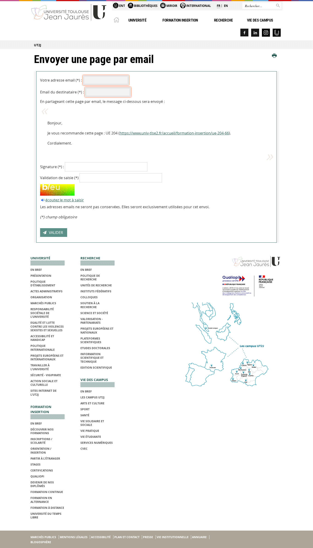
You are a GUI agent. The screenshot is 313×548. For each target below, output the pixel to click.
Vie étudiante (90, 437)
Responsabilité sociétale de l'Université (42, 313)
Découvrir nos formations (42, 431)
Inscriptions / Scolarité (41, 441)
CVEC (84, 449)
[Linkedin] (255, 33)
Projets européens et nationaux (96, 330)
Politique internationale (42, 347)
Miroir (171, 6)
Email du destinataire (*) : (62, 92)
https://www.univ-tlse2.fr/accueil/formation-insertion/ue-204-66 (174, 133)
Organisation (41, 297)
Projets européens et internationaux (46, 357)
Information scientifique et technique (92, 358)
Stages (35, 464)
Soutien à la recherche (89, 305)
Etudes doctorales (95, 348)
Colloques (89, 297)
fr (218, 6)
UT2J (37, 45)
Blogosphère (40, 542)
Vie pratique (89, 431)
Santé (84, 415)
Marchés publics (43, 303)
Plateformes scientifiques (90, 340)
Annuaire (199, 537)
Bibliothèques (145, 6)
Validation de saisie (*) (59, 177)
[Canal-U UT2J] (277, 33)
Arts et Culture (92, 403)
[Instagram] (266, 33)
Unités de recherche (96, 285)
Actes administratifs (46, 291)
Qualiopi (37, 476)
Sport (85, 409)
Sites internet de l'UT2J (43, 392)
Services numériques (96, 443)
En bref (36, 270)
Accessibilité (101, 537)
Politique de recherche (90, 277)
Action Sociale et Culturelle (44, 383)
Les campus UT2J (92, 397)
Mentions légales (74, 537)
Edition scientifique (96, 368)
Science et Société (94, 313)
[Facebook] (244, 33)
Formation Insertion (180, 20)
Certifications (41, 470)
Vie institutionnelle (173, 537)
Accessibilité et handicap (42, 338)
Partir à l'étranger (45, 458)
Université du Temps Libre (45, 515)
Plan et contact (127, 537)
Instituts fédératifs (95, 291)
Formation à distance (47, 508)
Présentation (40, 276)
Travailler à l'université (39, 367)
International (198, 6)
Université (137, 20)
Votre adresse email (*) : (61, 80)
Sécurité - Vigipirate (45, 375)
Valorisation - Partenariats (91, 321)
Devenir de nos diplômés (42, 484)
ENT (121, 6)
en (226, 6)
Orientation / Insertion (40, 450)
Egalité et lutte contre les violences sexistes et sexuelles (47, 326)
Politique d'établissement (42, 283)
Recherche (223, 20)
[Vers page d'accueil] (68, 12)
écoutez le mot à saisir (64, 200)
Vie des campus (260, 20)
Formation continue (46, 492)
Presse (148, 537)
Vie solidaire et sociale (92, 423)
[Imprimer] (274, 56)
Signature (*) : (52, 166)
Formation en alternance (41, 500)
